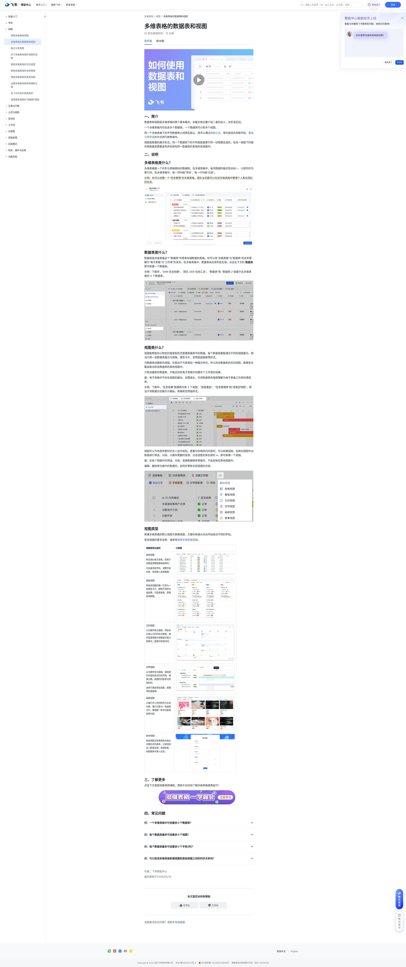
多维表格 (148, 16)
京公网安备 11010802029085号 (215, 963)
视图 (158, 16)
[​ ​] (198, 805)
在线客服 (180, 922)
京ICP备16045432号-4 (186, 963)
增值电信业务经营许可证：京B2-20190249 (250, 963)
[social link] (110, 951)
